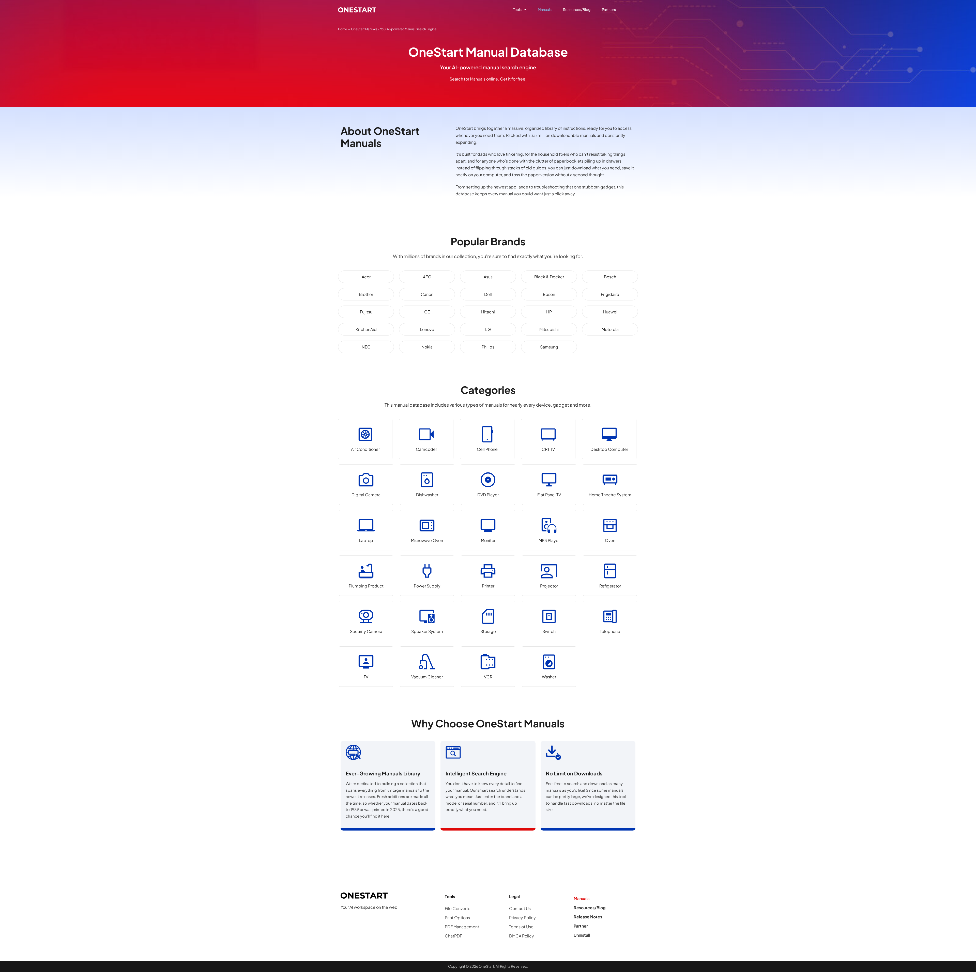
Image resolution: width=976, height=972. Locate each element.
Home (342, 29)
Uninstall (582, 935)
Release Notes (588, 916)
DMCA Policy (521, 935)
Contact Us (520, 908)
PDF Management (462, 926)
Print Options (457, 917)
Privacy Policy (522, 917)
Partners (609, 9)
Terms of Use (521, 926)
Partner (581, 926)
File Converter (458, 908)
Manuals (545, 9)
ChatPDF (453, 935)
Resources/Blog (576, 9)
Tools (517, 9)
